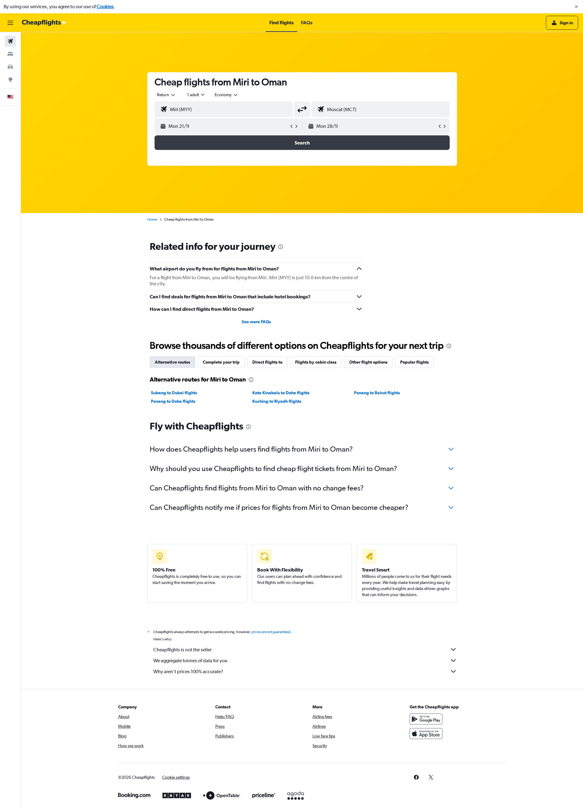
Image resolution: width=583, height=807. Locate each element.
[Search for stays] (10, 54)
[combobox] (166, 95)
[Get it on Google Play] (426, 719)
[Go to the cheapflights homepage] (44, 23)
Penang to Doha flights (173, 401)
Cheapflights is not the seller (182, 650)
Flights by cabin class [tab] (315, 362)
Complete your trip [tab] (221, 362)
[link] (416, 777)
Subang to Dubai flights (174, 392)
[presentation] (280, 246)
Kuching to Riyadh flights (276, 401)
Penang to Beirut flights (377, 392)
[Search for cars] (10, 67)
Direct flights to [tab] (267, 362)
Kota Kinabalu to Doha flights (280, 392)
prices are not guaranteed (270, 632)
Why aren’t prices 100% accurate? (188, 671)
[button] (576, 6)
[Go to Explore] (10, 79)
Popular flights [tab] (414, 362)
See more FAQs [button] (256, 321)
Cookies (105, 6)
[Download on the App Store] (426, 733)
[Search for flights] (10, 41)
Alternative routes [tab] (172, 362)
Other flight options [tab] (368, 362)
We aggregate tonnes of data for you (190, 660)
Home (152, 219)
